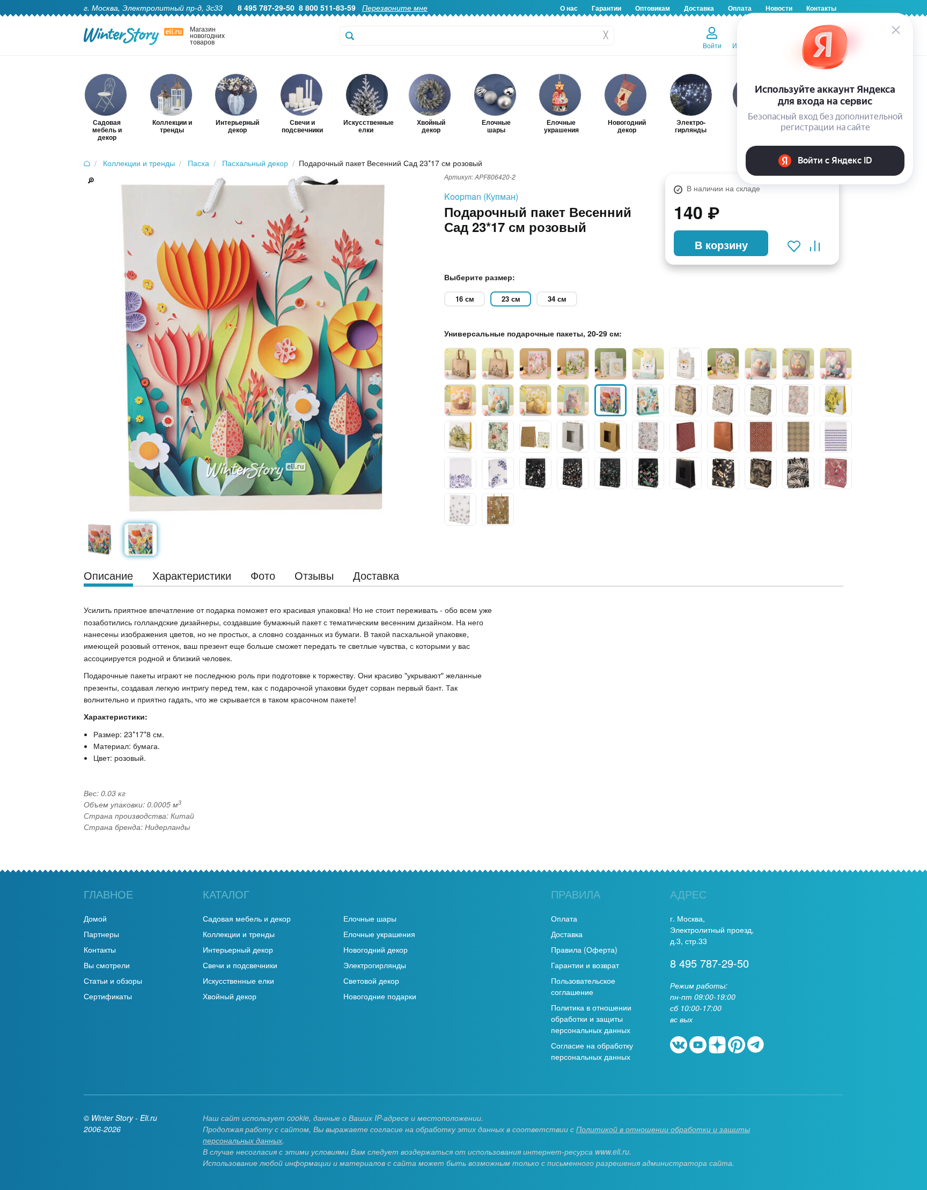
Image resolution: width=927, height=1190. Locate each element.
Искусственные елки (238, 980)
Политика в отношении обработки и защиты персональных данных (591, 1018)
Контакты (100, 949)
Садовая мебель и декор (247, 918)
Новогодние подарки (379, 996)
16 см (464, 299)
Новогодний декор (375, 949)
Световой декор (371, 980)
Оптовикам (652, 8)
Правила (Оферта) (584, 949)
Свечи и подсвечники (240, 965)
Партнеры (101, 934)
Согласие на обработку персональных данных (592, 1051)
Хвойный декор (229, 996)
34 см (557, 299)
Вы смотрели (107, 965)
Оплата (564, 918)
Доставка (699, 8)
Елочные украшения (379, 934)
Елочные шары (369, 918)
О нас (569, 8)
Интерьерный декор (238, 949)
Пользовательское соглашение (583, 986)
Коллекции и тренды (239, 934)
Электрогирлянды (374, 965)
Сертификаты (108, 996)
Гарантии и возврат (585, 965)
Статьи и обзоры (113, 980)
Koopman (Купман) (481, 196)
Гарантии (606, 8)
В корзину (721, 244)
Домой (95, 918)
